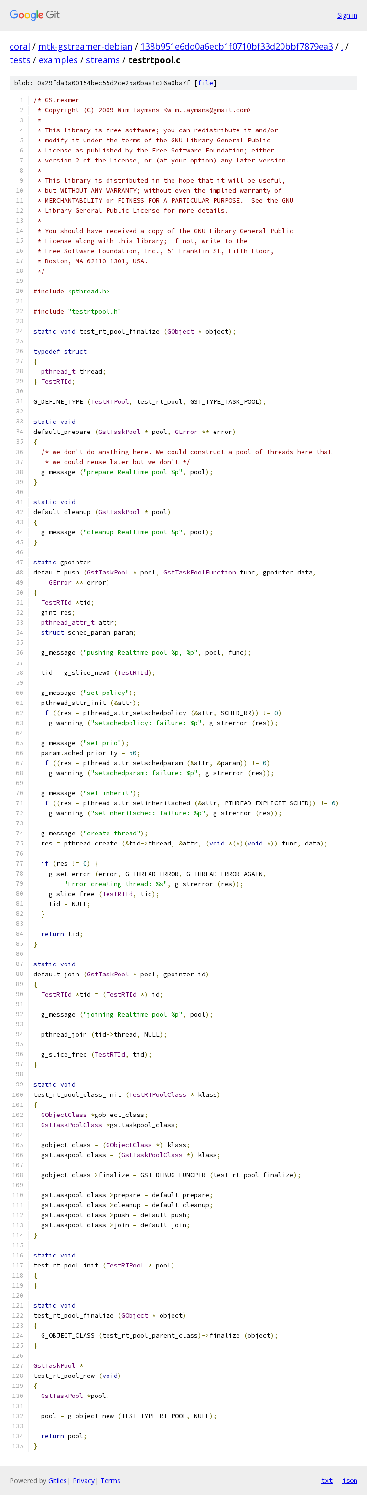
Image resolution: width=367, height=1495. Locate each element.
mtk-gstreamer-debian (85, 46)
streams (103, 59)
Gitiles (57, 1480)
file (205, 83)
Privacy (84, 1480)
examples (58, 59)
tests (20, 59)
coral (20, 46)
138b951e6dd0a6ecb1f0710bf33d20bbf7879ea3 (236, 46)
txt (327, 1480)
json (349, 1480)
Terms (110, 1480)
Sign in (347, 15)
